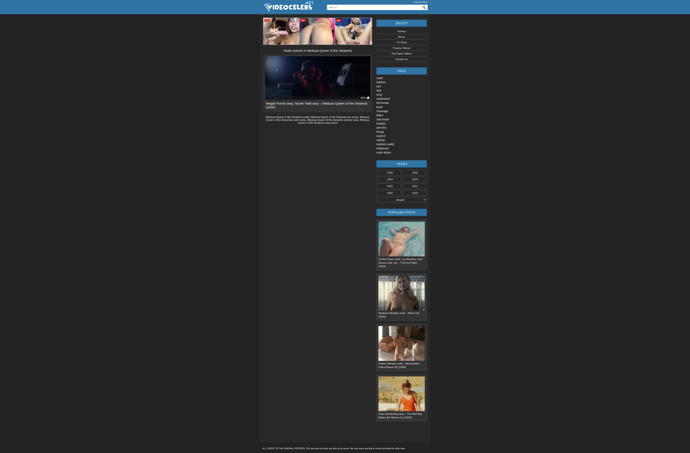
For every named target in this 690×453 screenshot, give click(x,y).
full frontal (382, 102)
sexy (379, 94)
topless (381, 82)
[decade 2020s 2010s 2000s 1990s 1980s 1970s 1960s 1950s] (401, 199)
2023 (415, 179)
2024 (390, 179)
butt (378, 90)
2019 (415, 193)
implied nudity (385, 144)
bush (379, 107)
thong (380, 131)
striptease (382, 148)
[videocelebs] (288, 11)
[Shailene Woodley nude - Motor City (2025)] (401, 309)
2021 (415, 186)
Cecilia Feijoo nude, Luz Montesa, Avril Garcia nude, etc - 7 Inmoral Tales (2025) (400, 263)
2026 (390, 172)
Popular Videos (401, 48)
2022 (390, 186)
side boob (382, 119)
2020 (390, 193)
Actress (401, 31)
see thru (381, 127)
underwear (383, 98)
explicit (380, 135)
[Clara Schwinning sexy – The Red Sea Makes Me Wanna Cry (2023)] (401, 410)
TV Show (402, 42)
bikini (379, 115)
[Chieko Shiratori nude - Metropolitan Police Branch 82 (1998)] (401, 359)
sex (378, 86)
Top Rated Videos (402, 53)
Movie (401, 36)
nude (379, 78)
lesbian (381, 123)
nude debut (383, 152)
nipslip (380, 140)
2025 (415, 172)
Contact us (401, 59)
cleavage (382, 111)
